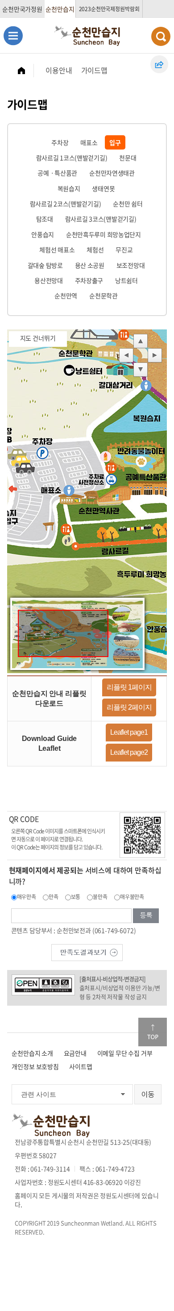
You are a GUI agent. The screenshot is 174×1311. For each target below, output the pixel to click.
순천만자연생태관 (112, 172)
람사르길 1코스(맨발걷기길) (72, 157)
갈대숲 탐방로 (45, 265)
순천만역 (65, 295)
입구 (114, 142)
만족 (53, 897)
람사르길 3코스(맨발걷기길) (101, 218)
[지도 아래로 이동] (140, 370)
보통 (76, 897)
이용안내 (59, 70)
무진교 (124, 249)
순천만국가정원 (22, 8)
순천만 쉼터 (127, 203)
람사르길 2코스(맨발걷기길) (65, 203)
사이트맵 (80, 1066)
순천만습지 (60, 8)
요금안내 (75, 1053)
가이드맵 (94, 70)
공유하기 (159, 64)
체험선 (95, 249)
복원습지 (69, 188)
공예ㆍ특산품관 (57, 172)
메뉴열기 (13, 35)
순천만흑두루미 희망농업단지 (103, 234)
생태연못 (103, 188)
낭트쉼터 (126, 280)
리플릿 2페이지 (129, 707)
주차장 (59, 142)
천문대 (127, 157)
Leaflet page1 (129, 732)
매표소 (88, 142)
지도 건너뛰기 (38, 337)
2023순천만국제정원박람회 (109, 9)
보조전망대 (130, 265)
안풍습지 (42, 234)
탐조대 (44, 218)
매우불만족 (132, 897)
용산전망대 (48, 280)
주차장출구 (89, 280)
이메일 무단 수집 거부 (125, 1053)
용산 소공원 (89, 265)
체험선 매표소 (57, 249)
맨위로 (152, 1032)
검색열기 (160, 36)
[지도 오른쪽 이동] (154, 355)
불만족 (100, 897)
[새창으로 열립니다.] (87, 951)
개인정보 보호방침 (35, 1066)
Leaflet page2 (129, 752)
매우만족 (26, 897)
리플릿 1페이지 (129, 687)
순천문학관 (103, 295)
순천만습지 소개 (32, 1053)
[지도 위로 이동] (140, 341)
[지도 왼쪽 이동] (126, 355)
